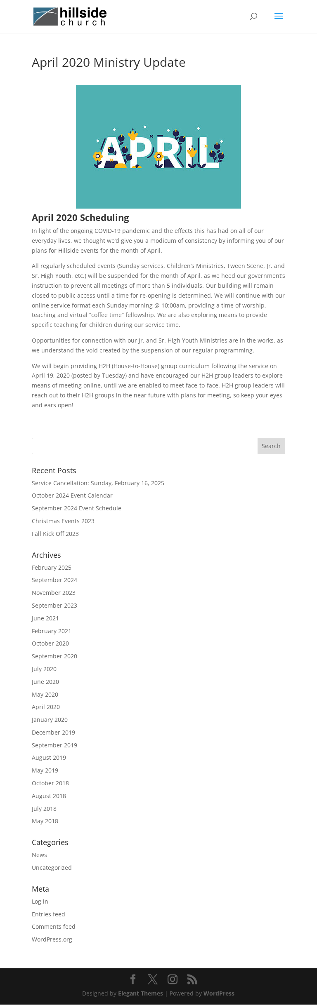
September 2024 (54, 580)
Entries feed (48, 914)
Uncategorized (52, 867)
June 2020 (45, 682)
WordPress (218, 993)
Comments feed (54, 926)
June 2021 (45, 618)
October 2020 (50, 643)
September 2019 (54, 745)
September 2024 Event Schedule (76, 508)
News (39, 855)
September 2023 (54, 605)
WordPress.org (52, 939)
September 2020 (54, 656)
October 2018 (50, 783)
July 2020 (44, 669)
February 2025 (51, 567)
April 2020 (46, 707)
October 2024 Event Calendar (72, 495)
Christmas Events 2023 (63, 521)
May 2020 (45, 694)
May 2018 (45, 821)
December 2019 (53, 732)
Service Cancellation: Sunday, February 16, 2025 (98, 483)
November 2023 (54, 592)
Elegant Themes (140, 993)
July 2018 (44, 808)
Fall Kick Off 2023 (55, 534)
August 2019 (49, 757)
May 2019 (45, 770)
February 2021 (51, 631)
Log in (40, 901)
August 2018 (49, 796)
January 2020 (50, 719)
